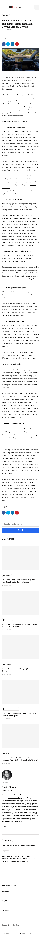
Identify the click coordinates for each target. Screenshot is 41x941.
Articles (6, 826)
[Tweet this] (8, 44)
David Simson (9, 787)
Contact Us (6, 925)
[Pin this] (17, 44)
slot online (5, 910)
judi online (5, 892)
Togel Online (6, 901)
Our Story (16, 925)
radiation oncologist (15, 798)
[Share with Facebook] (4, 44)
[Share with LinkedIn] (12, 44)
